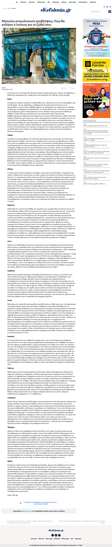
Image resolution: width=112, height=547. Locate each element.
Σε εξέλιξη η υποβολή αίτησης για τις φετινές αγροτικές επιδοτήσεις (95, 145)
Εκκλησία (57, 539)
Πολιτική (41, 539)
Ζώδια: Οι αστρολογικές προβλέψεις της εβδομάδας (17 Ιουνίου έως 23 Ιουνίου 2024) (82, 522)
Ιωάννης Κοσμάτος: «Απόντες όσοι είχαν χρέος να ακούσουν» (96, 158)
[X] (107, 7)
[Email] (110, 7)
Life (72, 539)
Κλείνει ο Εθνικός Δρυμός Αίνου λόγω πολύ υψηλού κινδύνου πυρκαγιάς (94, 178)
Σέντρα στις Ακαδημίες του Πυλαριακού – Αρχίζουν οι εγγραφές (94, 139)
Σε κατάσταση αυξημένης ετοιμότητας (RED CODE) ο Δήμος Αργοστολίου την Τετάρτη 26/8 (96, 152)
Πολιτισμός (49, 539)
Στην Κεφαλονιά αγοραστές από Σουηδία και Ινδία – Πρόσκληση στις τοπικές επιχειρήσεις (96, 171)
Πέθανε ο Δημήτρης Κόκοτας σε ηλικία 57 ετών (95, 125)
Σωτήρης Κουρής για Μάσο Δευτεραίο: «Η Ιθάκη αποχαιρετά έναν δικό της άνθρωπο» (95, 165)
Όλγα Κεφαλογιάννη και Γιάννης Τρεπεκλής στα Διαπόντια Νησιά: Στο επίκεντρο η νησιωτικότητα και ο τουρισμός (95, 132)
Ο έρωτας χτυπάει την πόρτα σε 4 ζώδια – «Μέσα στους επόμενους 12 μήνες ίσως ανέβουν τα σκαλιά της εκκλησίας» (29, 522)
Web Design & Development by (71, 545)
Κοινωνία (34, 539)
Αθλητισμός (65, 539)
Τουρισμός (78, 539)
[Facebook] (104, 7)
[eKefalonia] (56, 10)
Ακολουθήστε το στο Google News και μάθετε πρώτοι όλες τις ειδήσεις (39, 511)
